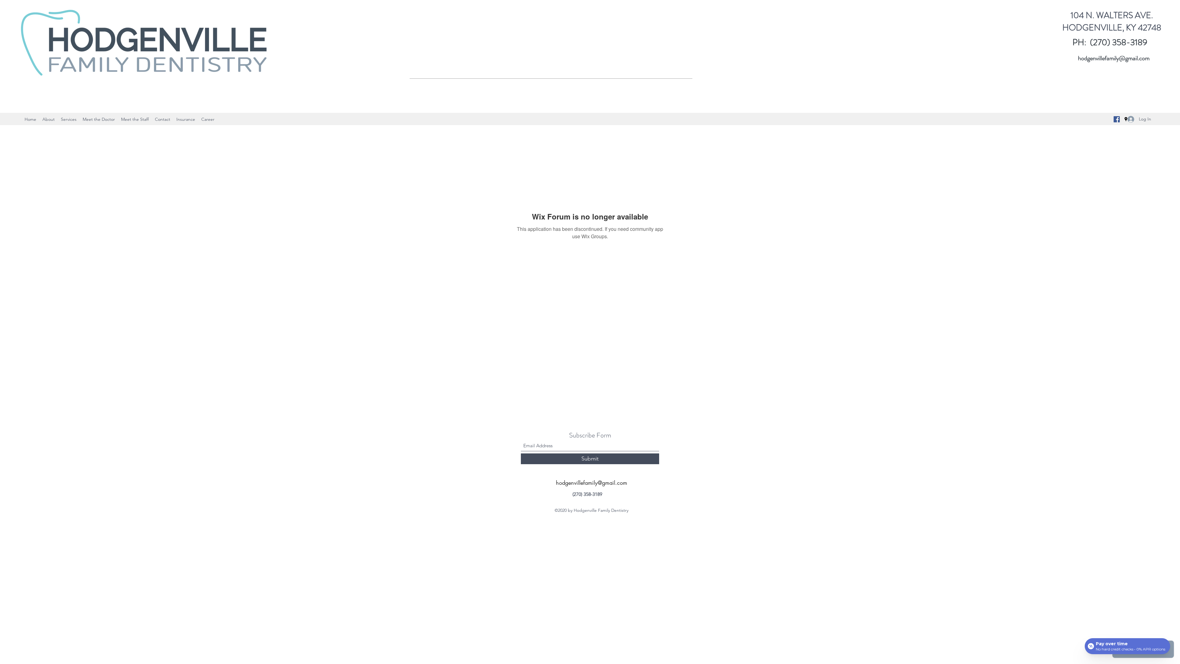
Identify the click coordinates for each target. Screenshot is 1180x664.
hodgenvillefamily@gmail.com (1114, 58)
